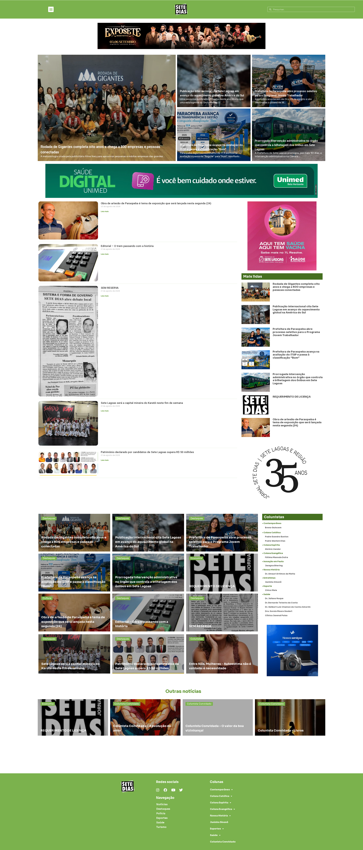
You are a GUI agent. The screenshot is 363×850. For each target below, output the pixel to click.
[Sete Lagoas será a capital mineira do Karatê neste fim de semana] (74, 654)
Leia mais (105, 211)
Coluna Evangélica (221, 809)
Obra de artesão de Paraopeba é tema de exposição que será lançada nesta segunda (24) (156, 203)
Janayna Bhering (274, 565)
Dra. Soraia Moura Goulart (278, 611)
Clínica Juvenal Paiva (276, 615)
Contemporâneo (220, 789)
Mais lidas (252, 276)
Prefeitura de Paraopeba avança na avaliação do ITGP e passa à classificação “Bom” (296, 354)
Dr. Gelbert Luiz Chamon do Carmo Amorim (288, 607)
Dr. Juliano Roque (274, 598)
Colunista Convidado (126, 703)
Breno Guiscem (273, 527)
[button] (51, 9)
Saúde (160, 822)
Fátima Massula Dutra (276, 557)
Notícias (162, 804)
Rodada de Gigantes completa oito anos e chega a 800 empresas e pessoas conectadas (296, 287)
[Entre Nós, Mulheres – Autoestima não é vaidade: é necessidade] (222, 654)
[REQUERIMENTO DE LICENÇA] (222, 572)
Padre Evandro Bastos (276, 536)
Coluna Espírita (219, 802)
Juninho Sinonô (273, 582)
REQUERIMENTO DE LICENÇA (292, 396)
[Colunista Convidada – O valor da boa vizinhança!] (218, 717)
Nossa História (219, 815)
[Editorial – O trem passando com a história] (148, 612)
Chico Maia (271, 590)
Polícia (160, 813)
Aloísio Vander (273, 549)
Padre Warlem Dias (275, 541)
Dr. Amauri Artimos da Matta (280, 573)
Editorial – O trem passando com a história (127, 246)
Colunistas (196, 638)
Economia (196, 558)
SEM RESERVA (110, 287)
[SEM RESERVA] (222, 612)
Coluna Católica (219, 796)
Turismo (161, 827)
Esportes (162, 818)
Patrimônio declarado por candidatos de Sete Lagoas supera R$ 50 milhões (147, 452)
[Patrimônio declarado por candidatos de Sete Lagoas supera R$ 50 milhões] (148, 654)
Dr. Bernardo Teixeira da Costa (281, 602)
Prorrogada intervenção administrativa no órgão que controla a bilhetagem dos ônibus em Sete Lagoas (298, 379)
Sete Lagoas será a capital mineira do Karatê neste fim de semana (142, 403)
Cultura (47, 598)
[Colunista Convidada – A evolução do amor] (145, 717)
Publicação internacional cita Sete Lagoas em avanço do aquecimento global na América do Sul (296, 309)
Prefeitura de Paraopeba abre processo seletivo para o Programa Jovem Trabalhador (296, 332)
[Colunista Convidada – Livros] (290, 717)
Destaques (49, 518)
